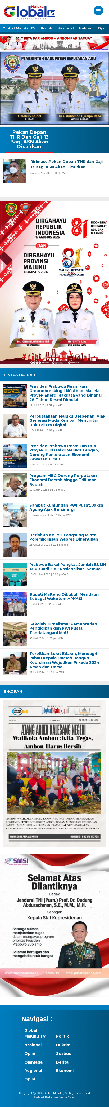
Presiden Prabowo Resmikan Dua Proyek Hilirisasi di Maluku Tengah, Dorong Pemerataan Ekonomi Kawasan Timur (64, 453)
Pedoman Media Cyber (60, 1097)
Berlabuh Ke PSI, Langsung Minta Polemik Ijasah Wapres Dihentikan (63, 537)
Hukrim (86, 28)
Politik (46, 28)
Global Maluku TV (19, 28)
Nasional (65, 28)
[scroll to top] (100, 1099)
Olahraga (33, 1062)
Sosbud (63, 1053)
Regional (33, 1070)
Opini (29, 1053)
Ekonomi (65, 1070)
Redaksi (39, 1097)
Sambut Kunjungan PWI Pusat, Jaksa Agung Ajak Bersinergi (66, 507)
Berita (62, 1062)
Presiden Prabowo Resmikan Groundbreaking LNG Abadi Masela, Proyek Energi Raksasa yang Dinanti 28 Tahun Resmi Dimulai (65, 393)
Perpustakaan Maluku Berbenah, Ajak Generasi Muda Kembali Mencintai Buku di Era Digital (67, 420)
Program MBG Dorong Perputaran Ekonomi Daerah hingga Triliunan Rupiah (63, 480)
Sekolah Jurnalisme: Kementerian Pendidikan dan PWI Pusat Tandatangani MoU (63, 628)
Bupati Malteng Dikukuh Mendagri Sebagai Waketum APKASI (64, 596)
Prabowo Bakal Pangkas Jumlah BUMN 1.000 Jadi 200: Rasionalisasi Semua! (67, 567)
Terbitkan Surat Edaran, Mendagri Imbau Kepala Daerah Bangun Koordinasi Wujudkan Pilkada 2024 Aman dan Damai (64, 660)
